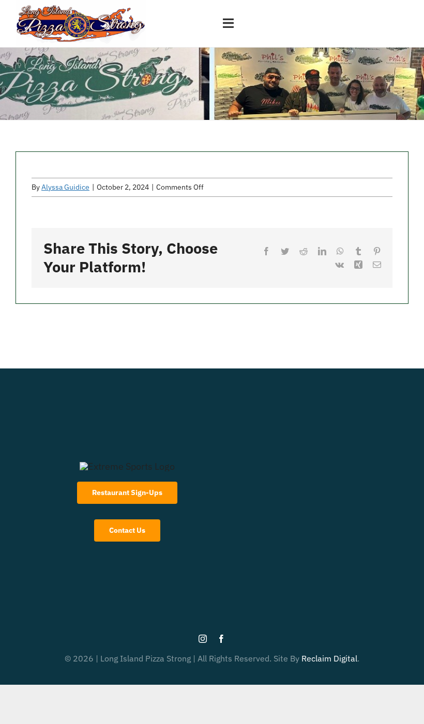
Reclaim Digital (329, 658)
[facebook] (221, 639)
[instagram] (203, 639)
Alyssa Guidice (65, 187)
